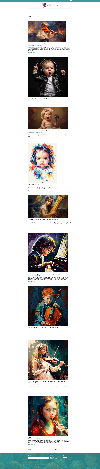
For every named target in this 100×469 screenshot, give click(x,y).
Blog (35, 45)
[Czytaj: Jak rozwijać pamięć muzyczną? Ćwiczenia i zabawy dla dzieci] (47, 31)
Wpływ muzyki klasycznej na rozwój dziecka (38, 437)
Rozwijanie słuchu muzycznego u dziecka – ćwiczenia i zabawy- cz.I (44, 327)
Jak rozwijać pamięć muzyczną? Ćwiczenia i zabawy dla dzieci (43, 44)
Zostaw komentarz (31, 45)
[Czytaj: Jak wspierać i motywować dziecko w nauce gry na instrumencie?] (48, 206)
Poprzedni (30, 449)
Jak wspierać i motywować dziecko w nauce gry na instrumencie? (44, 219)
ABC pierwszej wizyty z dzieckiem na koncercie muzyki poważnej (44, 274)
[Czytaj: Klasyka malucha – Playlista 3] (42, 162)
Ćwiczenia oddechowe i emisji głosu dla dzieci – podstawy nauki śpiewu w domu (47, 130)
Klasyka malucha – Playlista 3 (35, 184)
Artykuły (36, 132)
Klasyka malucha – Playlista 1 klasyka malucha (39, 98)
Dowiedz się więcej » (31, 52)
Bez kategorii (37, 100)
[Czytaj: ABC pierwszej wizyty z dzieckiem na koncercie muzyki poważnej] (48, 252)
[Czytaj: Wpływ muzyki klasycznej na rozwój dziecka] (48, 415)
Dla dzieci (37, 45)
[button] (70, 10)
